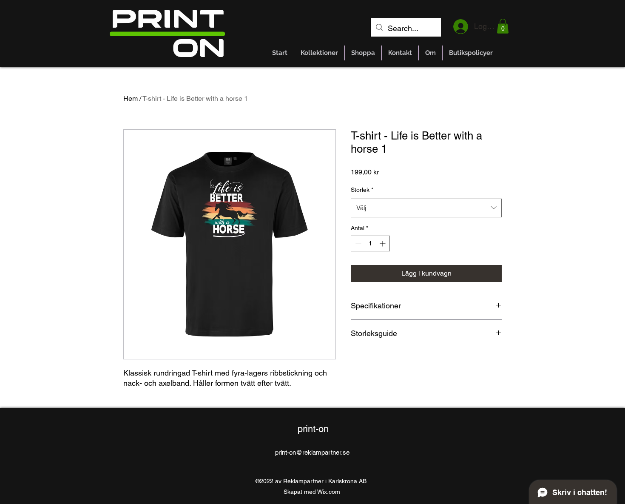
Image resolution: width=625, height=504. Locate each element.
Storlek (362, 189)
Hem (130, 98)
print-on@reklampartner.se (312, 452)
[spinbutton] (370, 243)
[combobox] (426, 208)
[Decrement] (357, 243)
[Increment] (383, 243)
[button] (503, 26)
